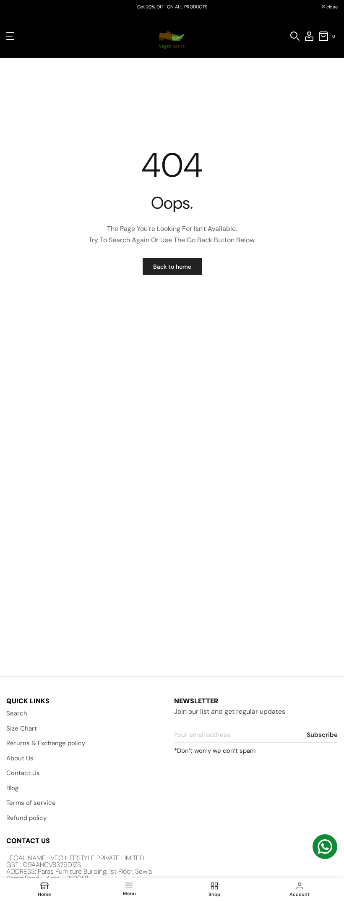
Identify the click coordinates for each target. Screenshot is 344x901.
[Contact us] (325, 846)
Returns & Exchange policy (45, 743)
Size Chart (21, 728)
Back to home (172, 266)
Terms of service (31, 803)
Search (16, 713)
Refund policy (26, 818)
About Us (20, 758)
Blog (12, 788)
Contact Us (23, 773)
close (16, 7)
